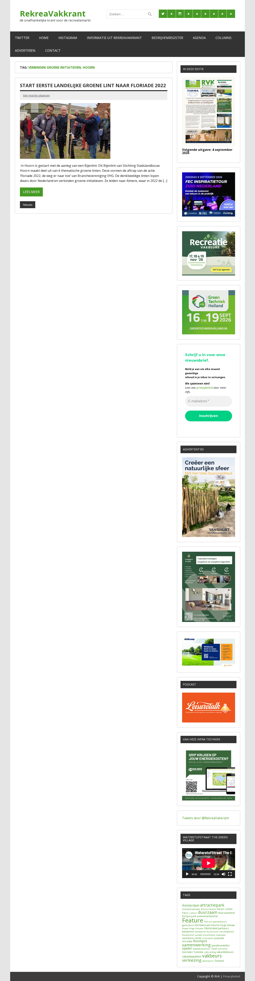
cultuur (193, 913)
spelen (187, 948)
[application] (208, 863)
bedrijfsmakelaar (191, 909)
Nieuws (27, 205)
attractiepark (212, 905)
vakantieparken (191, 956)
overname (208, 938)
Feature (192, 920)
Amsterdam (190, 905)
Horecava (210, 928)
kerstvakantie (227, 931)
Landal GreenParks (205, 934)
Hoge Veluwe (196, 928)
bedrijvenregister (167, 38)
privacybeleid (204, 387)
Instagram (67, 38)
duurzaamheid (226, 913)
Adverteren (25, 50)
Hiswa (185, 928)
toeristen (187, 952)
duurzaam (207, 912)
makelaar (221, 935)
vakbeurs (212, 956)
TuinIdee (198, 952)
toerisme (223, 948)
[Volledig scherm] (230, 874)
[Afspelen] (187, 874)
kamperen (188, 931)
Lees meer (31, 192)
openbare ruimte (191, 938)
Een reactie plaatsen (36, 95)
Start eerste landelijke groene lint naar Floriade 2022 (93, 85)
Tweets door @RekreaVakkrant (205, 818)
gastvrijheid (188, 925)
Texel (214, 948)
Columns (223, 38)
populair (219, 938)
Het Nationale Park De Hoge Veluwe (215, 925)
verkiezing (191, 960)
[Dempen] (224, 874)
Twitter (22, 38)
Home (44, 38)
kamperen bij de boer (207, 931)
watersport (208, 961)
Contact (53, 50)
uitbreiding (210, 952)
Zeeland (219, 960)
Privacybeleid (231, 976)
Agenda (199, 38)
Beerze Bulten (208, 909)
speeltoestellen (220, 945)
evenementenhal (207, 916)
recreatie (187, 941)
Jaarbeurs (223, 928)
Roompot (200, 941)
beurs (220, 909)
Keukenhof (188, 934)
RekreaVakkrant (52, 13)
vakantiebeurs (225, 952)
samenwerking (196, 945)
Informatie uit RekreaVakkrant (114, 38)
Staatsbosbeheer (201, 948)
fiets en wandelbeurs (215, 921)
